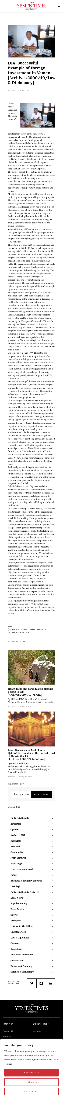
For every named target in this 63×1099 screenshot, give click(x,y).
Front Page (16, 864)
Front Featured (18, 858)
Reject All (31, 1091)
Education (15, 824)
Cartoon (14, 943)
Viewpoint (16, 921)
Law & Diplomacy (19, 938)
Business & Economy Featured (26, 881)
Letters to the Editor (21, 926)
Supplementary (18, 903)
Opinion (14, 829)
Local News (16, 898)
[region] (31, 1069)
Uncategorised (18, 932)
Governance (16, 960)
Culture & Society (19, 818)
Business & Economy (21, 966)
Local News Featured (21, 869)
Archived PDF (17, 835)
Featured (15, 847)
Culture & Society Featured (24, 892)
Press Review (17, 909)
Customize (31, 1082)
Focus (13, 875)
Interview (15, 841)
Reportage (16, 949)
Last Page (15, 886)
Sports (14, 915)
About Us (7, 1036)
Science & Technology (22, 972)
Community (16, 852)
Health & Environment (22, 955)
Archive (37, 1031)
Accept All (31, 1072)
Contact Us (8, 1031)
